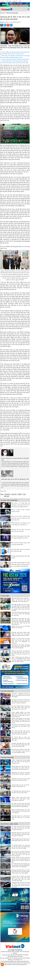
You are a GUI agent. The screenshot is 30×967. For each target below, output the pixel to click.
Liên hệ (2, 1)
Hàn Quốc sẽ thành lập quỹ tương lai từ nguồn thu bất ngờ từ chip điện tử (21, 726)
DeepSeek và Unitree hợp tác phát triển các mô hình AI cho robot (21, 779)
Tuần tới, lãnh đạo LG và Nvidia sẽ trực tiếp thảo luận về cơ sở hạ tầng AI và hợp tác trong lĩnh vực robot (21, 653)
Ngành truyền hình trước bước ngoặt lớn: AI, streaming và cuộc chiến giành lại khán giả (21, 799)
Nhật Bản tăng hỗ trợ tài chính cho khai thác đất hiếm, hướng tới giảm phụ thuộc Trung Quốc (21, 834)
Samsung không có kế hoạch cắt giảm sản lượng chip (15, 59)
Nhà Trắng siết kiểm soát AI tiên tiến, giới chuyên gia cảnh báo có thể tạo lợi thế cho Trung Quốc (21, 732)
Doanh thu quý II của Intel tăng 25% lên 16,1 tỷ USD (21, 627)
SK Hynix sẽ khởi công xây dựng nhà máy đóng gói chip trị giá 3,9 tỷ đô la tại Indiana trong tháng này (21, 805)
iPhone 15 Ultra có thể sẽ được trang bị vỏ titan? (20, 510)
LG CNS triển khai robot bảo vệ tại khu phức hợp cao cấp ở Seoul (21, 791)
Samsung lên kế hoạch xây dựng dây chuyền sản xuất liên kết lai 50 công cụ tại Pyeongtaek (21, 646)
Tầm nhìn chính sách (7, 691)
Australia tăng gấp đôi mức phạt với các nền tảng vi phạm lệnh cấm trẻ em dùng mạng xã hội (21, 745)
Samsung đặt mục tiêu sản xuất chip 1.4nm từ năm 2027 (20, 530)
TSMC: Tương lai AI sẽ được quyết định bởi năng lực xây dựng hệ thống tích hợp (21, 761)
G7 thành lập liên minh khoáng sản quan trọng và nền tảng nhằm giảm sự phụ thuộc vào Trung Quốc (21, 865)
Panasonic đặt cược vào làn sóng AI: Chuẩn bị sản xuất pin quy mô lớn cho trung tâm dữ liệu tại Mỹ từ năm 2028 (21, 884)
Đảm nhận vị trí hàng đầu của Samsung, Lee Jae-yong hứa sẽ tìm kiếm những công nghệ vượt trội (20, 504)
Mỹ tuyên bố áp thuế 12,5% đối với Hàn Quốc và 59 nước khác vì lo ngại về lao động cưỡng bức (21, 701)
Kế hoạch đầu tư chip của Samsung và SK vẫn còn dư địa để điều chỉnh (21, 738)
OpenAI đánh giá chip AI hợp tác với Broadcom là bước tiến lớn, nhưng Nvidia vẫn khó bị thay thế (21, 768)
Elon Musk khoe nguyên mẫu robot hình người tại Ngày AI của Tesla (20, 537)
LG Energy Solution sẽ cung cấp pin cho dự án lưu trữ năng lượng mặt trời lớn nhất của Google (21, 847)
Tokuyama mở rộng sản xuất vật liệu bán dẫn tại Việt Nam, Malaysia (21, 773)
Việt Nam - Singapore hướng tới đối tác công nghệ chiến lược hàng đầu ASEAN (21, 695)
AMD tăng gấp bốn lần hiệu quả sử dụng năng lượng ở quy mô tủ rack (21, 839)
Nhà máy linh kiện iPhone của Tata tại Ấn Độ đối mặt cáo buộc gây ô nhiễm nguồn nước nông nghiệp (21, 871)
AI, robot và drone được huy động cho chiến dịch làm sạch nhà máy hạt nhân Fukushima (21, 828)
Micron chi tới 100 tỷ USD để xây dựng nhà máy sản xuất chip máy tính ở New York (20, 518)
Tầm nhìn (2, 12)
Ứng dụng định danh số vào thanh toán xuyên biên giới (20, 550)
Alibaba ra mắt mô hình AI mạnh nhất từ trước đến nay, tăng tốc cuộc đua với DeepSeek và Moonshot (21, 641)
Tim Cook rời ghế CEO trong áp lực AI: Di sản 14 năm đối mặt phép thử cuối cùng (21, 614)
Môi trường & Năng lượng (9, 824)
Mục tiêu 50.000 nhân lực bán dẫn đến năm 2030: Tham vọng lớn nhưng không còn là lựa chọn (21, 707)
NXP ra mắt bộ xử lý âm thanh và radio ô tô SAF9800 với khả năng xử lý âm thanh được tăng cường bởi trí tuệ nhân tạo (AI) (21, 659)
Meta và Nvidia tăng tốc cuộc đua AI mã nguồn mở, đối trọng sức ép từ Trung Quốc (21, 811)
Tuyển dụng (8, 1)
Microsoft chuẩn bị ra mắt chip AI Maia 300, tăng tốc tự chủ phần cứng (21, 817)
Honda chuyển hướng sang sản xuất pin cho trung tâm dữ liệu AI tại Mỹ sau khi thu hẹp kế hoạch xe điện (21, 860)
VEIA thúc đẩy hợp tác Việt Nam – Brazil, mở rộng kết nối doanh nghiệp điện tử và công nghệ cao (21, 600)
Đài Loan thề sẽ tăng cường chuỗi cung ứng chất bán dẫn (20, 543)
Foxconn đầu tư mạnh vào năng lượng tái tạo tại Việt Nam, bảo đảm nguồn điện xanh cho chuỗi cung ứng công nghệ (21, 878)
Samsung (7, 494)
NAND (20, 494)
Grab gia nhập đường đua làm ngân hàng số (20, 556)
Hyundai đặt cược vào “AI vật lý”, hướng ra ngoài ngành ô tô (21, 785)
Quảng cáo (15, 1)
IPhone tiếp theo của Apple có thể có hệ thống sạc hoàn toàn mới (20, 523)
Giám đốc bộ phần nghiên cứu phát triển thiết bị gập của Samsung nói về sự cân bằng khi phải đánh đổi (20, 564)
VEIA (20, 1)
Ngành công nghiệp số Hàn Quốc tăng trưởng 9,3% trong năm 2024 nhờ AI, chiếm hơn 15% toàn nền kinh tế (21, 721)
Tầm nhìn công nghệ (7, 757)
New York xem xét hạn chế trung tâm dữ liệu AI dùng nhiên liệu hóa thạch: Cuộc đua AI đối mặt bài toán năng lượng (21, 853)
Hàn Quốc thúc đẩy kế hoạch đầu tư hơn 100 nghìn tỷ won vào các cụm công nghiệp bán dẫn (21, 751)
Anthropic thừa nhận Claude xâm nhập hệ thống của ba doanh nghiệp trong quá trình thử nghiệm (21, 634)
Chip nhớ (14, 494)
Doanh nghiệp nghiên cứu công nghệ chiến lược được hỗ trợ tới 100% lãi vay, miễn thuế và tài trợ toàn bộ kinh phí (21, 714)
